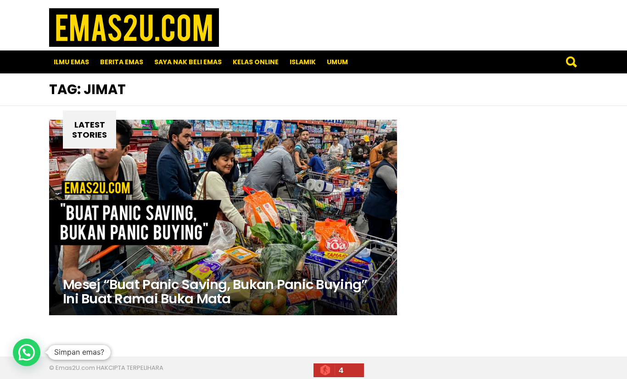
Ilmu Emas (71, 62)
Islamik (303, 62)
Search (571, 61)
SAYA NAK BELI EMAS (188, 62)
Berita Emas (121, 62)
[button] (26, 352)
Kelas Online (256, 62)
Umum (337, 62)
